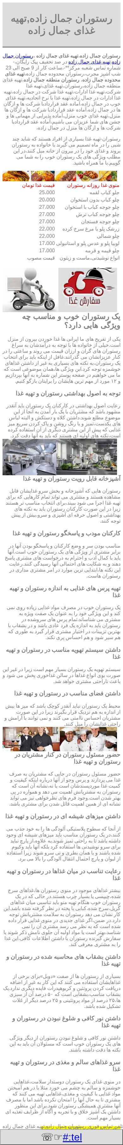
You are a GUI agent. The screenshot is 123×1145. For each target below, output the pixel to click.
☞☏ (61, 1137)
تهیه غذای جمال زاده (89, 61)
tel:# (72, 1137)
